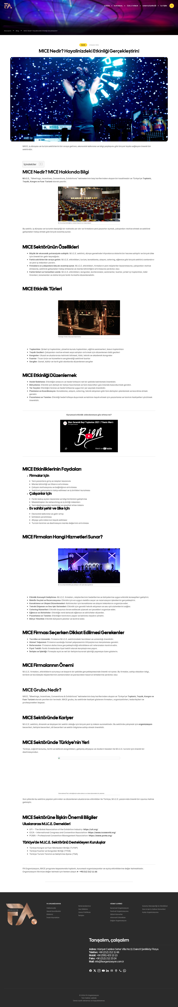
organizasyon (145, 724)
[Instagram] (99, 970)
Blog (83, 45)
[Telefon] (120, 970)
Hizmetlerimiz (116, 904)
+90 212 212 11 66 (88, 871)
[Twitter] (94, 970)
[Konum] (116, 970)
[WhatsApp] (124, 970)
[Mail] (111, 970)
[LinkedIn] (107, 970)
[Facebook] (90, 970)
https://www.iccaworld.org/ (102, 832)
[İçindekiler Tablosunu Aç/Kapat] (39, 164)
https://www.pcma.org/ (100, 835)
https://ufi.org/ (90, 829)
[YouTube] (103, 970)
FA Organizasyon (54, 904)
